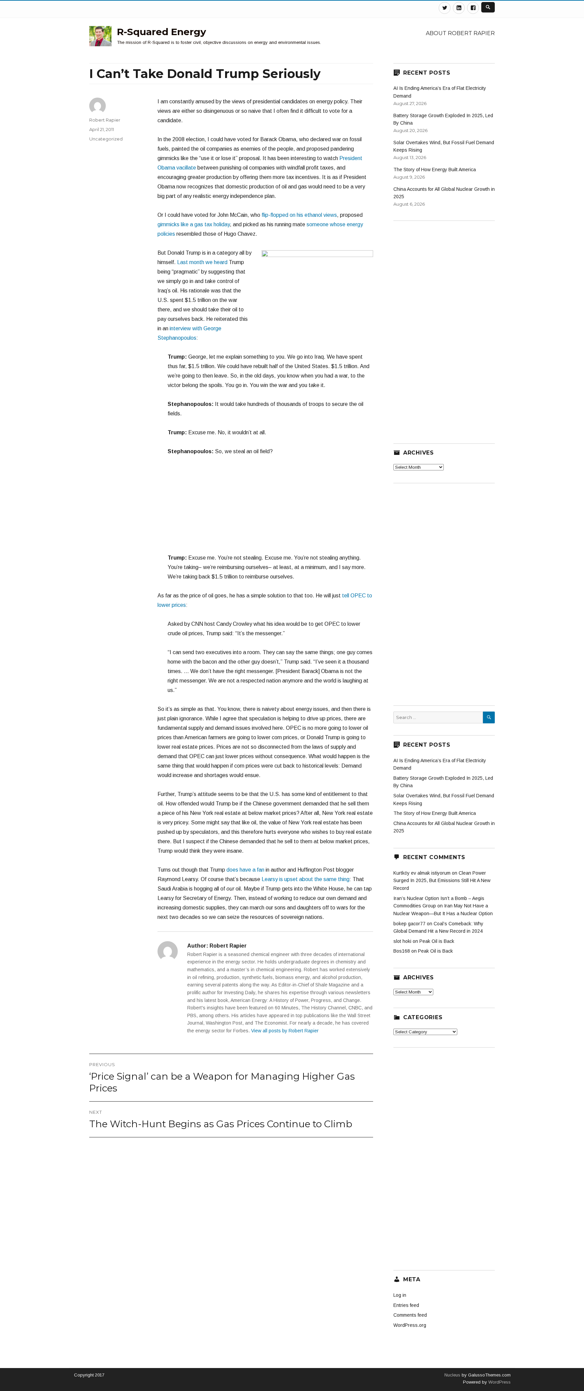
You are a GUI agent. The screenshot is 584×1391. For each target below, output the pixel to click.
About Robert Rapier (460, 33)
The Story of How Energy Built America (434, 169)
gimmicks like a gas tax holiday (193, 224)
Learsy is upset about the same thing (305, 879)
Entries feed (406, 1305)
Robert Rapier (104, 120)
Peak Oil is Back (436, 941)
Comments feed (410, 1315)
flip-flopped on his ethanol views (299, 215)
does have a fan (245, 870)
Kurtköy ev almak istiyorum (422, 873)
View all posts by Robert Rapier (285, 1030)
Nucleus (452, 1374)
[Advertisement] (265, 508)
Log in (399, 1295)
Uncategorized (106, 138)
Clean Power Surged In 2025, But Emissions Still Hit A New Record (441, 880)
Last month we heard (202, 262)
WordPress (499, 1382)
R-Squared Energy (161, 31)
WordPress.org (409, 1325)
